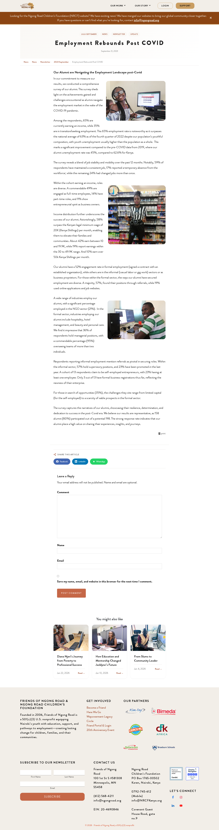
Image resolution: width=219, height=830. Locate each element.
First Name (36, 776)
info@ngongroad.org (146, 20)
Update (134, 34)
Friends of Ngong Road (35, 6)
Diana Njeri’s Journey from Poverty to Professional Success (70, 660)
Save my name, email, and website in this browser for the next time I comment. (104, 581)
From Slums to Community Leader (145, 658)
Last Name (69, 776)
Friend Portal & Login (99, 725)
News (104, 34)
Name (60, 545)
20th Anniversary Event (100, 730)
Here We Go (94, 712)
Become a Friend (96, 707)
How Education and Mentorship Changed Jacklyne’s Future (108, 660)
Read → (81, 673)
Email (60, 560)
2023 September (89, 34)
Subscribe (52, 797)
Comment (63, 492)
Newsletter (119, 34)
